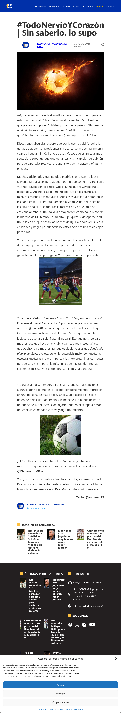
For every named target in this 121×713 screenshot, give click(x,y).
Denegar (60, 693)
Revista (109, 6)
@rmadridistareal (36, 508)
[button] (116, 658)
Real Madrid (40, 6)
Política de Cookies (45, 709)
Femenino (66, 6)
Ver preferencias (60, 702)
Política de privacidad (63, 709)
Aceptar (61, 685)
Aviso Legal (79, 709)
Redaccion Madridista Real (52, 45)
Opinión (99, 6)
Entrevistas (88, 6)
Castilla (76, 6)
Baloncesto (54, 6)
